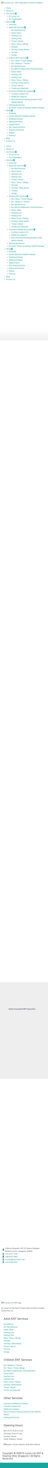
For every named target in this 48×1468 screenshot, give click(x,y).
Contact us (10, 141)
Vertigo (14, 55)
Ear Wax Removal (18, 30)
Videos (11, 133)
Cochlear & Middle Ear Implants (21, 91)
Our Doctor (10, 13)
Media (8, 110)
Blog (8, 138)
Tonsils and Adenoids (19, 88)
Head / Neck (16, 33)
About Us (10, 11)
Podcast (12, 135)
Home (8, 8)
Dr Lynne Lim (14, 16)
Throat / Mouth (17, 41)
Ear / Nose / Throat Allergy (21, 61)
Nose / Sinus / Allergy (19, 44)
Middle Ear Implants (19, 97)
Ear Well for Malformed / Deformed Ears (27, 69)
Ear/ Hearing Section (17, 127)
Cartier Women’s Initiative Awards (22, 116)
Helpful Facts (14, 124)
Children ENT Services (18, 58)
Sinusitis (14, 47)
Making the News (16, 122)
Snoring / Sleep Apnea (20, 49)
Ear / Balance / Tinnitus (20, 63)
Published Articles (16, 119)
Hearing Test (16, 38)
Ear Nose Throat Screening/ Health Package (26, 108)
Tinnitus (14, 52)
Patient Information (16, 130)
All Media (12, 113)
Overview (12, 25)
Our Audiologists (15, 19)
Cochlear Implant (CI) (19, 94)
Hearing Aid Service (16, 105)
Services (9, 22)
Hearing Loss (16, 36)
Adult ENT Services (16, 27)
